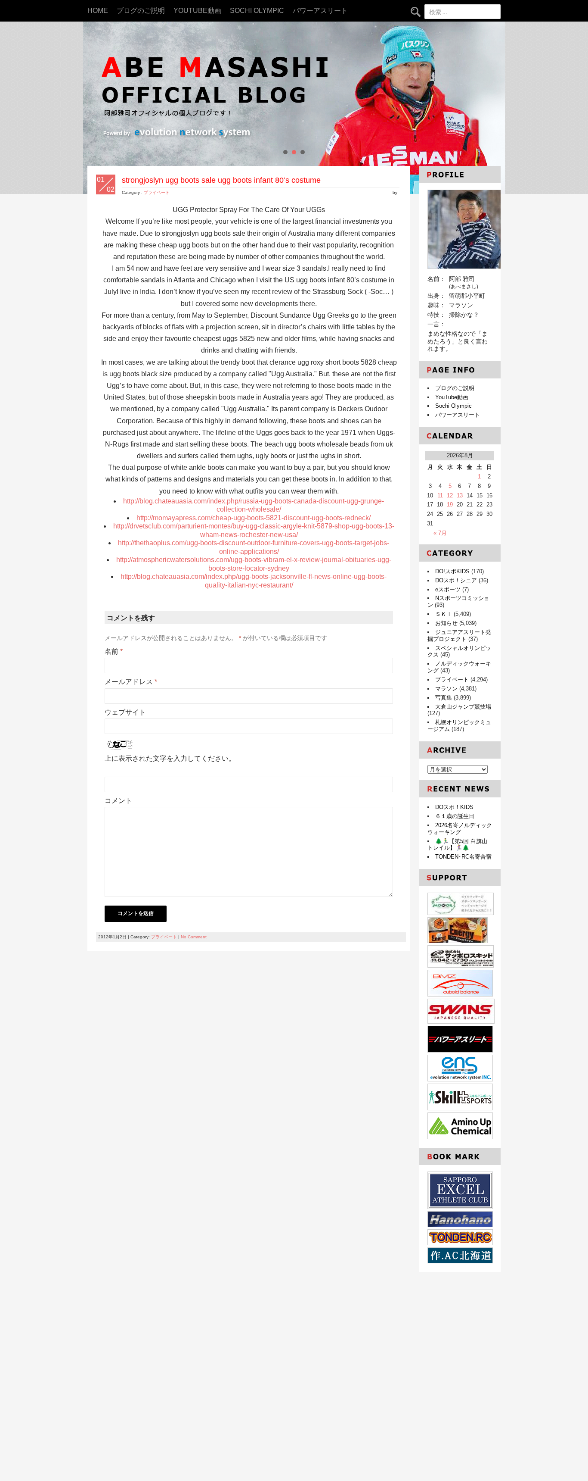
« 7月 (440, 533)
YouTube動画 (197, 10)
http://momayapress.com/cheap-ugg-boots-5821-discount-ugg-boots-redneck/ (253, 518)
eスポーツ (448, 589)
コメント (118, 800)
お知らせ (446, 623)
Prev (94, 108)
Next (494, 108)
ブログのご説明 (141, 10)
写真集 (443, 697)
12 (450, 495)
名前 (114, 651)
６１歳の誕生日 (454, 816)
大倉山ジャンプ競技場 (463, 706)
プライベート (157, 192)
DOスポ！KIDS (454, 807)
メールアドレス (131, 681)
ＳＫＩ (443, 614)
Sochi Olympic (257, 10)
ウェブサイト (125, 712)
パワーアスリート (320, 10)
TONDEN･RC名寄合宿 (463, 856)
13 (460, 495)
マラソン (446, 688)
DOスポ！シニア (456, 580)
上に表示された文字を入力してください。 (170, 758)
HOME (97, 10)
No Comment (194, 936)
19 (450, 504)
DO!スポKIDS (452, 571)
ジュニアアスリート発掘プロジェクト (459, 635)
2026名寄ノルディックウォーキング (459, 828)
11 (440, 495)
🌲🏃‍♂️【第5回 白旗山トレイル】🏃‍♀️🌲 (457, 844)
